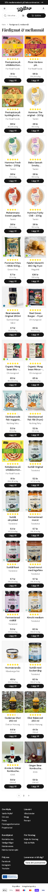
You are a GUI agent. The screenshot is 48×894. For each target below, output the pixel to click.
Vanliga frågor (8, 842)
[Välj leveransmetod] (23, 15)
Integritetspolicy (29, 886)
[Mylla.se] (24, 9)
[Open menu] (4, 8)
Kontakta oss (7, 839)
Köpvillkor (16, 886)
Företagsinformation (11, 824)
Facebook (6, 861)
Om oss (5, 817)
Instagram (6, 865)
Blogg (26, 817)
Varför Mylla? (7, 813)
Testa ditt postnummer (35, 862)
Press (4, 820)
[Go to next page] (28, 795)
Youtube (5, 868)
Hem (4, 24)
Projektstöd (7, 827)
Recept (27, 820)
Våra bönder (29, 813)
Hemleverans (7, 846)
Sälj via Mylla (29, 842)
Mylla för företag (31, 839)
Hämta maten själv (10, 850)
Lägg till (12, 80)
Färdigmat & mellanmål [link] (19, 24)
